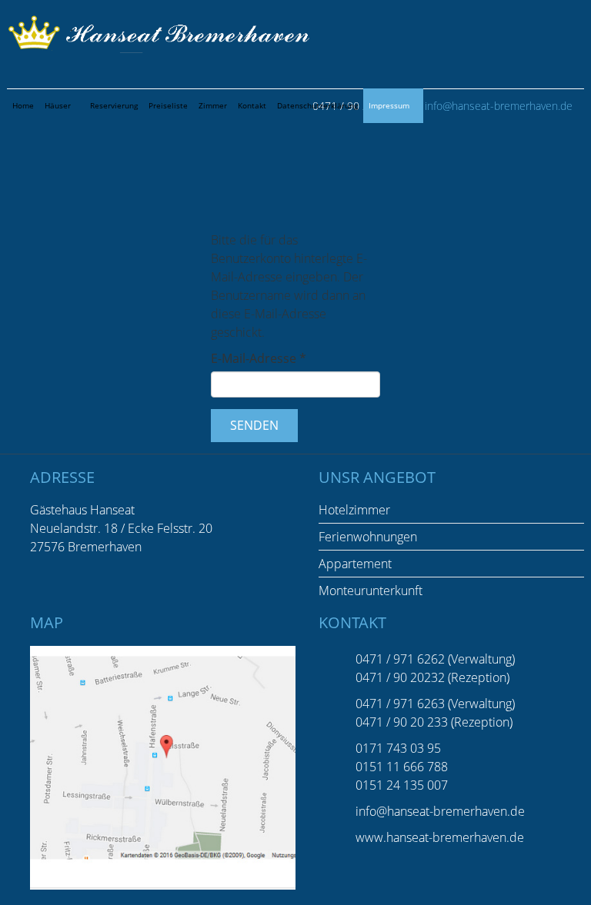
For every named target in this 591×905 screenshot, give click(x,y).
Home (23, 105)
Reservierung (114, 105)
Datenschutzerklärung (317, 105)
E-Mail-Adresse (258, 358)
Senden (254, 425)
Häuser (58, 105)
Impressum (389, 105)
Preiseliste (168, 105)
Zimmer (213, 105)
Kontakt (252, 105)
